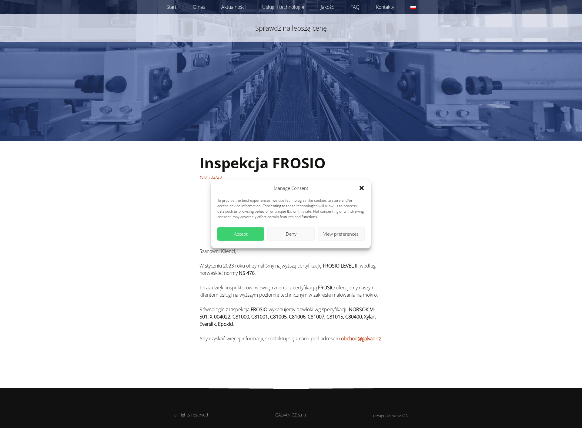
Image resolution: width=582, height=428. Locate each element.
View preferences (341, 234)
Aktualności (233, 7)
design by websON (391, 415)
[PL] (413, 7)
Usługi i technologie (283, 7)
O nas (199, 7)
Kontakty (385, 7)
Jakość (327, 7)
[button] (362, 188)
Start (171, 7)
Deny (291, 234)
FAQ (355, 7)
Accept (241, 234)
